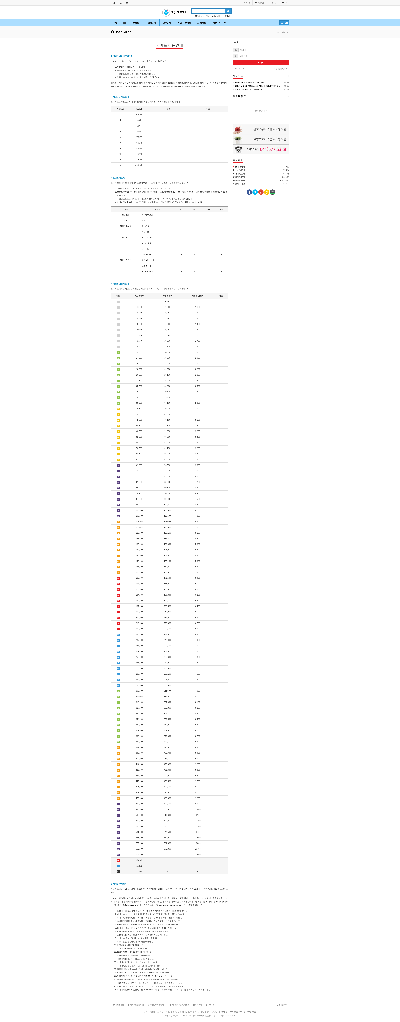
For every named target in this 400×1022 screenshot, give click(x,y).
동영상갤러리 (147, 271)
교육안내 (226, 16)
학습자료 (145, 232)
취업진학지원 (184, 22)
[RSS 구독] (127, 2)
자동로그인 (239, 68)
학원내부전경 (147, 215)
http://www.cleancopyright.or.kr (171, 905)
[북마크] (121, 2)
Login (261, 62)
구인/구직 (146, 226)
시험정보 (205, 16)
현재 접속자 (240, 167)
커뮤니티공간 (219, 22)
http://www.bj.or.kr (131, 905)
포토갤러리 (146, 266)
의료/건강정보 (147, 243)
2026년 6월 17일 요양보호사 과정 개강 (250, 89)
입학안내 (196, 16)
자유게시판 (216, 16)
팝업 (143, 220)
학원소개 (136, 22)
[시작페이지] (114, 2)
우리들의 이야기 (148, 260)
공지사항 (145, 249)
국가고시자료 (147, 237)
